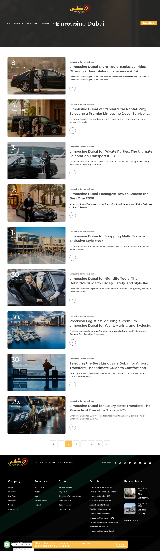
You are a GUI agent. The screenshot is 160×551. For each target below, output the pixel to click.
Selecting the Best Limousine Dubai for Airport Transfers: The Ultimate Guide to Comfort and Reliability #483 (109, 367)
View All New (131, 520)
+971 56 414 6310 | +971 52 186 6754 (57, 462)
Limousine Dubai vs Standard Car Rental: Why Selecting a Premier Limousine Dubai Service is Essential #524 (109, 113)
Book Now (148, 23)
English (22, 549)
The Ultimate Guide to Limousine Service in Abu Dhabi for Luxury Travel (144, 496)
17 (99, 444)
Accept (121, 544)
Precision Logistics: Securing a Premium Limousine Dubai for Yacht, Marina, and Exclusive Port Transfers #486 (111, 325)
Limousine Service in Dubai (82, 62)
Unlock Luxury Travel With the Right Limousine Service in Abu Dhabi (144, 511)
